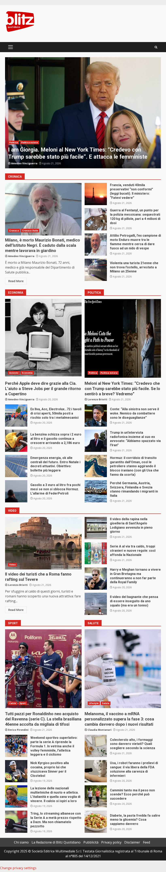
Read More (15, 281)
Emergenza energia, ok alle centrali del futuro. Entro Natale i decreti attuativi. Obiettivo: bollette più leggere (16, 466)
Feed (146, 842)
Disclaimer (132, 842)
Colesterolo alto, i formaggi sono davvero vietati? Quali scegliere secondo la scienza (96, 746)
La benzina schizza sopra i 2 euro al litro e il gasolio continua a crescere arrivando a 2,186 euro (16, 441)
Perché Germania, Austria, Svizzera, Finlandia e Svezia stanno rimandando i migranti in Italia (96, 491)
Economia (27, 372)
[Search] (156, 47)
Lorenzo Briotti (97, 399)
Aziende (13, 372)
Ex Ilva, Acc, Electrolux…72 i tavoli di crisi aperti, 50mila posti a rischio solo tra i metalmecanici (16, 415)
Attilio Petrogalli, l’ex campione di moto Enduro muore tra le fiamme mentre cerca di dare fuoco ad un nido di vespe (96, 244)
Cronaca (14, 230)
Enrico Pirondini (18, 730)
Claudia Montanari (100, 730)
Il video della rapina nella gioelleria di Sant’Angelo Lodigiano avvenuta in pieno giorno (96, 528)
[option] (83, 112)
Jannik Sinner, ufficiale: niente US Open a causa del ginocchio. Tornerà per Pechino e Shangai (83, 112)
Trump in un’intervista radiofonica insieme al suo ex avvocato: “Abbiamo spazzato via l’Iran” (96, 441)
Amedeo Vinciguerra (24, 163)
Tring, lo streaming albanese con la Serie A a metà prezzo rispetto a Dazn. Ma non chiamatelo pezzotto (16, 822)
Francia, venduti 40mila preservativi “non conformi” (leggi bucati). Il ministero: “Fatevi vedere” (96, 194)
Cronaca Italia (30, 230)
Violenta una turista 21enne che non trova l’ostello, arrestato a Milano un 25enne (96, 270)
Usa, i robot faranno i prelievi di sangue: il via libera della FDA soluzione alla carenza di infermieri (96, 771)
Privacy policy (111, 842)
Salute (105, 703)
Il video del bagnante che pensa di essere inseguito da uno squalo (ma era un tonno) (96, 604)
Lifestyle (94, 703)
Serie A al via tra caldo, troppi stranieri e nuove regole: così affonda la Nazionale (96, 553)
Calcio (12, 703)
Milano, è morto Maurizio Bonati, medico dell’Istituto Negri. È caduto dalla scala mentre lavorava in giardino (43, 209)
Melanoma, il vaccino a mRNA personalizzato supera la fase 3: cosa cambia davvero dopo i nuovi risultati (123, 668)
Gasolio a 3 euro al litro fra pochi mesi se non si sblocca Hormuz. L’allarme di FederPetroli (16, 491)
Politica (93, 372)
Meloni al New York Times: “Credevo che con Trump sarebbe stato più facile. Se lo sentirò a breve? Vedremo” (123, 338)
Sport (12, 142)
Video (12, 564)
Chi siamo (21, 842)
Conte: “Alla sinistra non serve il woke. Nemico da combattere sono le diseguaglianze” (96, 415)
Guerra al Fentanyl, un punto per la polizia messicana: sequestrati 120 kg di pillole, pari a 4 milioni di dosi (96, 219)
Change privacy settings (18, 868)
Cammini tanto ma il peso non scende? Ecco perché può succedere (96, 796)
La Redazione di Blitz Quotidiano (56, 842)
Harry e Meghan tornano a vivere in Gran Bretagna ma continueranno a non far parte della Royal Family (96, 578)
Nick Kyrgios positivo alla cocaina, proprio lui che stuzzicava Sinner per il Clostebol (16, 771)
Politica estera (109, 372)
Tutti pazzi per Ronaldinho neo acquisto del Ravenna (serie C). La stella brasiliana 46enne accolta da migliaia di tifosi (43, 668)
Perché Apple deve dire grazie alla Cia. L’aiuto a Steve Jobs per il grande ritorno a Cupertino (43, 338)
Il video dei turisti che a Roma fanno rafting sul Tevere (43, 543)
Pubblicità (90, 842)
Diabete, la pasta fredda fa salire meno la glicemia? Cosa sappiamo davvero (96, 822)
